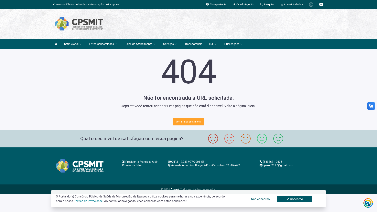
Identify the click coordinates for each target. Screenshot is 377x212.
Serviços (168, 44)
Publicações (231, 44)
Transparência (193, 44)
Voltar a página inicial (188, 121)
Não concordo (260, 199)
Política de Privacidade (88, 201)
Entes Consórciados (101, 44)
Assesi (175, 189)
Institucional (71, 44)
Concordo (296, 199)
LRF (211, 44)
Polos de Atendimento (138, 44)
